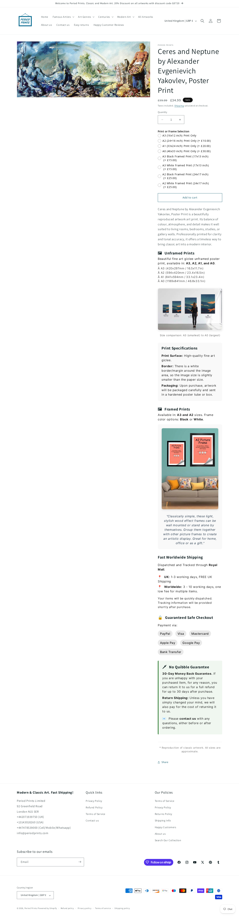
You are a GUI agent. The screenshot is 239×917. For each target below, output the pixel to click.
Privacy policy (84, 908)
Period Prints (30, 908)
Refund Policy (94, 807)
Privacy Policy (94, 801)
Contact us (92, 820)
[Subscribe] (80, 861)
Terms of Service (95, 814)
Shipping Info (163, 820)
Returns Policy (163, 814)
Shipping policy (122, 908)
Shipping (179, 105)
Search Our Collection (168, 840)
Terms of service (103, 908)
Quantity (162, 112)
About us (160, 833)
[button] (63, 17)
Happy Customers (165, 827)
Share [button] (165, 762)
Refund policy (67, 908)
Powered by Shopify (47, 908)
